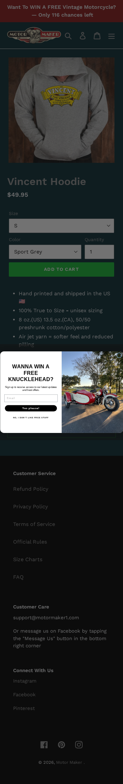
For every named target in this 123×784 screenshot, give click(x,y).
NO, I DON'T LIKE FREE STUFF (31, 418)
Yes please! (30, 408)
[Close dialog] (119, 355)
